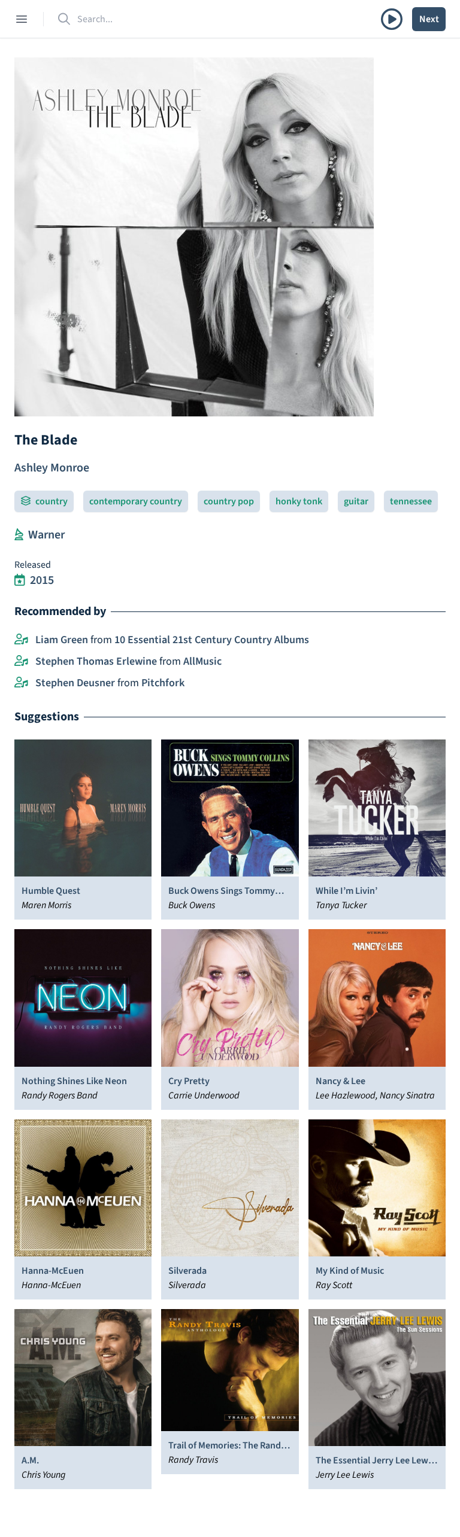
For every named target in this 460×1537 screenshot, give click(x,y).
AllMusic (202, 661)
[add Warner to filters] (18, 534)
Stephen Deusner (75, 682)
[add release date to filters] (19, 580)
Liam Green (61, 639)
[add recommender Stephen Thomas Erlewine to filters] (21, 661)
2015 (42, 580)
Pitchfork (162, 682)
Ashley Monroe (51, 467)
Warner (46, 534)
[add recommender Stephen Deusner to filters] (21, 683)
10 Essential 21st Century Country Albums (211, 639)
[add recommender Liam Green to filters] (21, 640)
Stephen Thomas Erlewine (96, 661)
